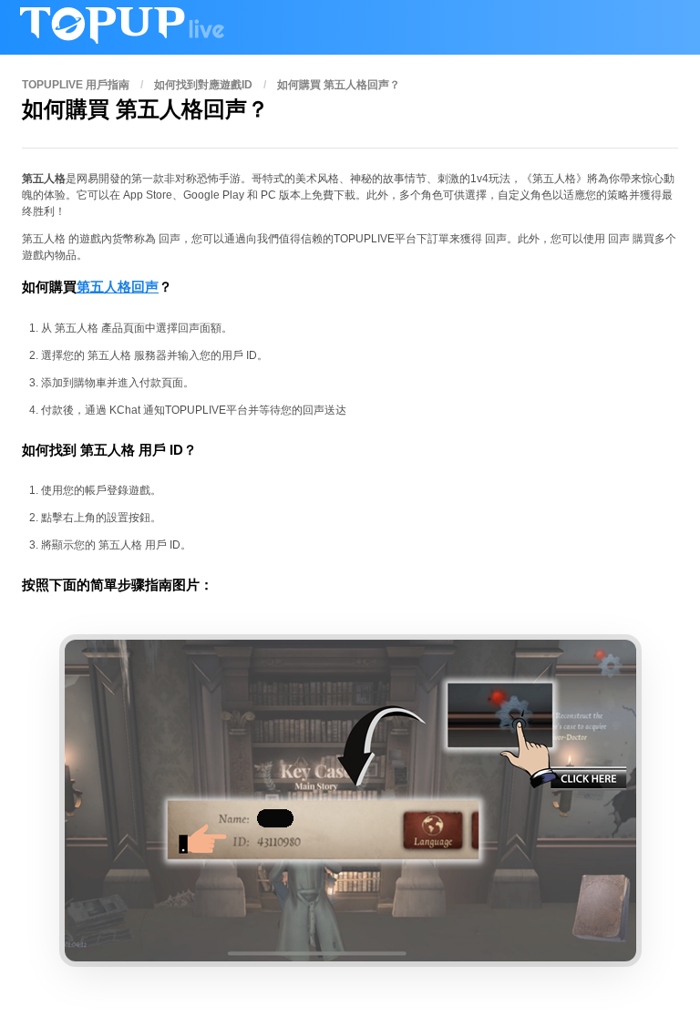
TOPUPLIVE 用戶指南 (75, 84)
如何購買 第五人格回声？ (338, 84)
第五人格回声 (118, 286)
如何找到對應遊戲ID (203, 84)
